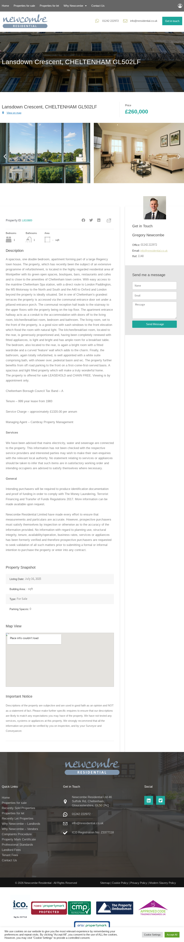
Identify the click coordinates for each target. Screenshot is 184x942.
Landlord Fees (11, 850)
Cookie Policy (120, 882)
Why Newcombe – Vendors (20, 829)
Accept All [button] (172, 934)
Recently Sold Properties (18, 808)
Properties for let (49, 5)
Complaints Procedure (17, 834)
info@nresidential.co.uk (143, 20)
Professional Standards (17, 844)
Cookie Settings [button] (152, 934)
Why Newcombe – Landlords (21, 823)
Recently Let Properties (17, 818)
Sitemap (105, 882)
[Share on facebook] (83, 220)
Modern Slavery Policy (162, 882)
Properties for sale (24, 5)
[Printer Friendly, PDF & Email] (109, 220)
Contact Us (98, 5)
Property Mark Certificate (19, 839)
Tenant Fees (10, 855)
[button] (5, 156)
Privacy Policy (138, 882)
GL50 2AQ (102, 805)
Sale (24, 599)
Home (5, 5)
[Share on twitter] (91, 220)
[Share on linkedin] (99, 220)
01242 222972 (110, 20)
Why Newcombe (73, 5)
